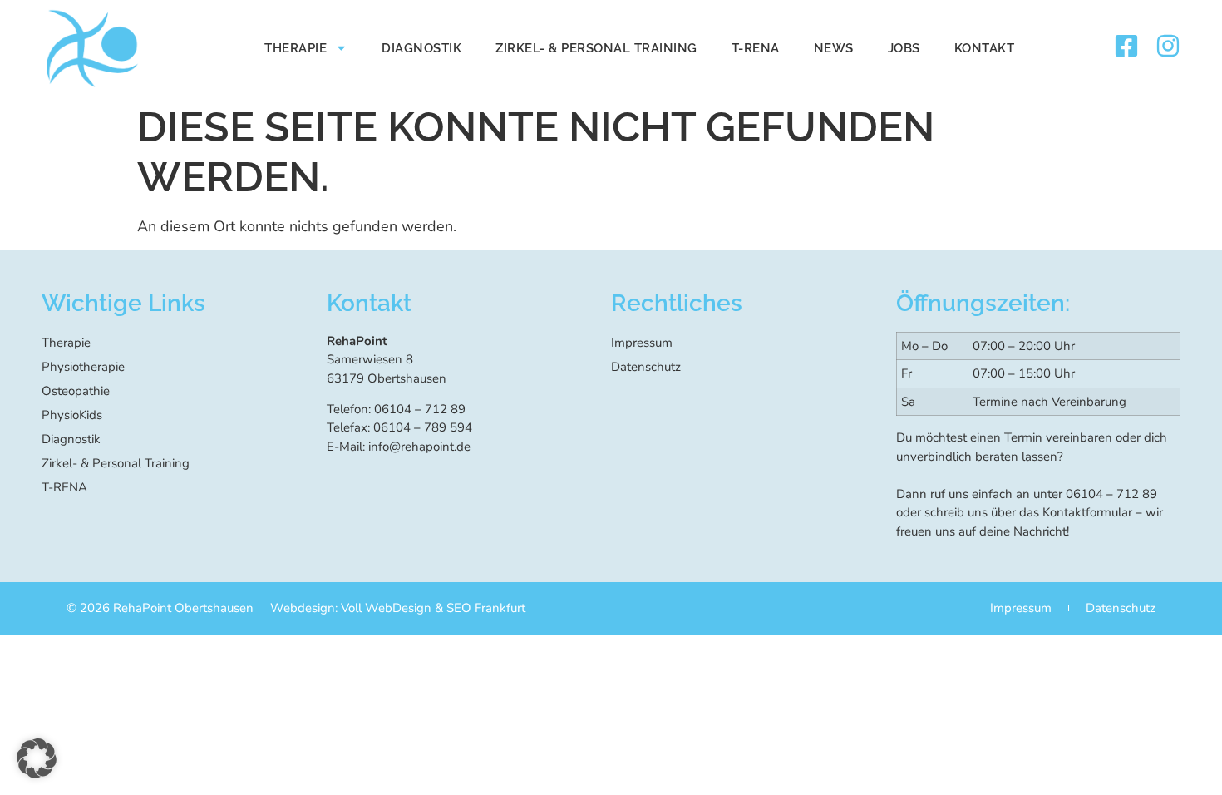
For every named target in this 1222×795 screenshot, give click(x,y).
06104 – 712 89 (1111, 494)
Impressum (642, 342)
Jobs (904, 48)
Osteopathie (76, 391)
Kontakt (984, 48)
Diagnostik (421, 48)
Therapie (295, 48)
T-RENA (756, 48)
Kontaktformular (1087, 512)
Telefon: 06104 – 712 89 (396, 409)
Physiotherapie (83, 366)
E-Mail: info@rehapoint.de (399, 446)
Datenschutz (646, 366)
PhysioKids (72, 415)
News (834, 48)
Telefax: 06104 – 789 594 (399, 427)
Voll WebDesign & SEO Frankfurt (433, 608)
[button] (36, 758)
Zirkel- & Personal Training (596, 48)
